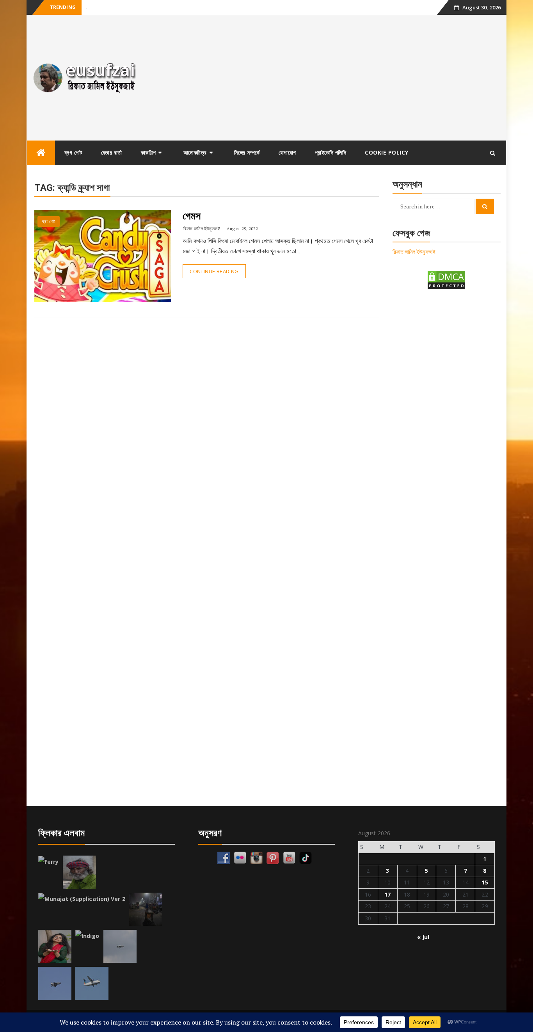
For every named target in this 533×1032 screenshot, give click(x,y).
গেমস (192, 216)
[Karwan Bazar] (145, 909)
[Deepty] (54, 946)
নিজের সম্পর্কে (247, 152)
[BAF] (120, 946)
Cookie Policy (387, 152)
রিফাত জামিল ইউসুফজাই (201, 228)
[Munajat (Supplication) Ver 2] (81, 899)
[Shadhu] (79, 872)
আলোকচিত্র (195, 152)
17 (387, 894)
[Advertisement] (326, 77)
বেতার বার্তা (111, 152)
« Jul (423, 937)
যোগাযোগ (287, 152)
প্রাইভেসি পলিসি (330, 152)
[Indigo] (87, 936)
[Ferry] (48, 862)
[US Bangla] (91, 983)
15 (484, 882)
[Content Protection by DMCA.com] (446, 279)
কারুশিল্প (148, 152)
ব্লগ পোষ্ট (73, 152)
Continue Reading (214, 271)
